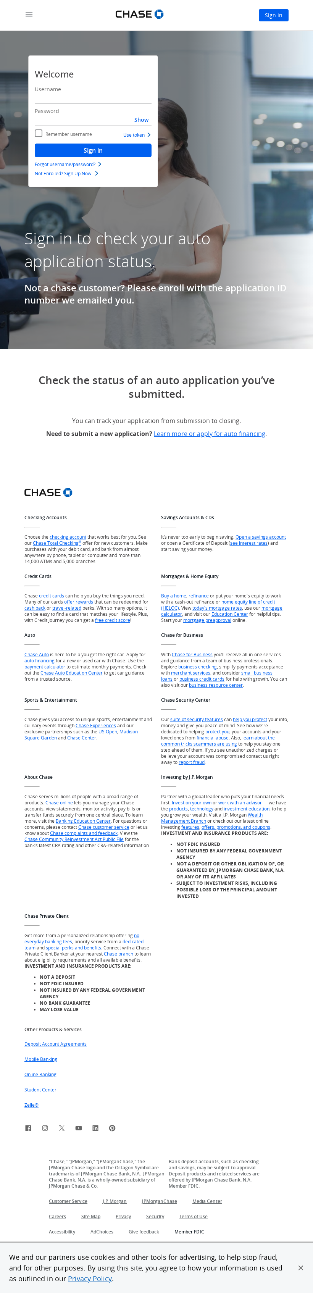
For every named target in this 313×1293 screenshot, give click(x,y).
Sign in (93, 150)
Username (48, 89)
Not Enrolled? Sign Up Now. (63, 173)
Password (47, 111)
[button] (301, 1268)
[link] (28, 1129)
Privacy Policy (90, 1278)
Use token (134, 135)
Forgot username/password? (65, 164)
